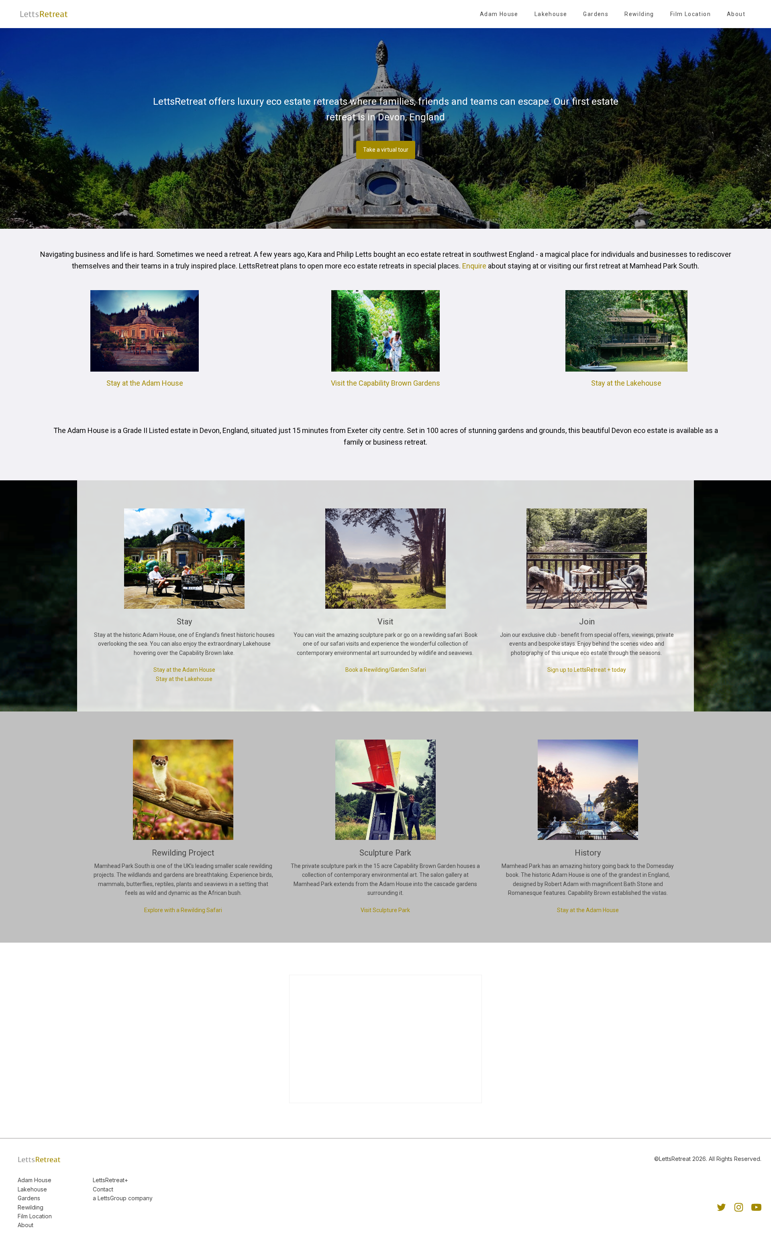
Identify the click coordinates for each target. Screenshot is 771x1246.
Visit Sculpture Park (385, 910)
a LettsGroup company (123, 1198)
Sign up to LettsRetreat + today (586, 670)
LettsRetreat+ (110, 1180)
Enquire (474, 266)
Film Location (690, 14)
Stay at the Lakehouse (626, 383)
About (736, 14)
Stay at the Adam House (144, 383)
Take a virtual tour (385, 149)
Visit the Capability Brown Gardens (385, 383)
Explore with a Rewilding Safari (183, 910)
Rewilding (639, 14)
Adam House (499, 14)
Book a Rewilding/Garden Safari (385, 670)
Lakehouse (550, 14)
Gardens (595, 14)
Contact (103, 1189)
